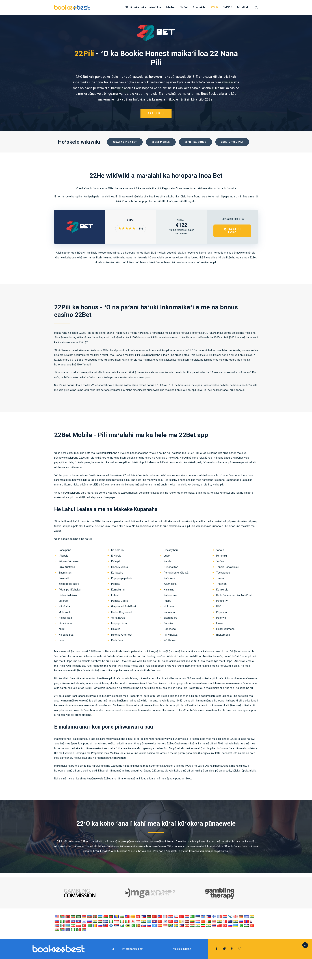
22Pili (214, 7)
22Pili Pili (156, 113)
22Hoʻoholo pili (232, 142)
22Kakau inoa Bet (124, 142)
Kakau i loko (235, 231)
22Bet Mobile (161, 142)
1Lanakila (199, 7)
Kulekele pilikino (182, 949)
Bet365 (227, 7)
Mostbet (242, 7)
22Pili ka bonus (195, 142)
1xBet (184, 7)
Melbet (170, 7)
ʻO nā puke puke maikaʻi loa (143, 7)
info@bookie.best (132, 949)
